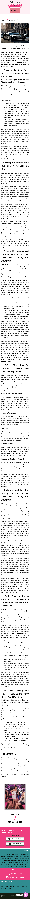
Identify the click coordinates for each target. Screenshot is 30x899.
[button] (15, 839)
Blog (7, 19)
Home (3, 19)
